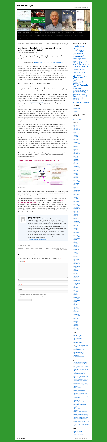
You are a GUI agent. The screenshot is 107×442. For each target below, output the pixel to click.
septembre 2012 (77, 315)
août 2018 (76, 224)
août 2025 (76, 132)
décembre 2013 (77, 296)
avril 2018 (76, 229)
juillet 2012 (76, 318)
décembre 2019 (77, 204)
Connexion (76, 429)
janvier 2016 (76, 260)
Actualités (33, 244)
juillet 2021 (76, 184)
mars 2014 (76, 291)
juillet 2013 (76, 303)
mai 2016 (76, 255)
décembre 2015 (77, 262)
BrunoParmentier (33, 52)
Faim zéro (83, 66)
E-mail (20, 284)
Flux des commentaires (78, 432)
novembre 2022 (77, 164)
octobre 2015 (76, 265)
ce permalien (27, 245)
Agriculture (78, 47)
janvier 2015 (76, 277)
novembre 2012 (77, 312)
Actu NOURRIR (77, 109)
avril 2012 (76, 322)
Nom (19, 279)
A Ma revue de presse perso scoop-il (81, 362)
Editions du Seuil (77, 387)
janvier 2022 (76, 179)
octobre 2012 (76, 314)
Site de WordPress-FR (78, 434)
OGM (79, 88)
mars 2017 (76, 243)
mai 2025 (76, 135)
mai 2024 (76, 146)
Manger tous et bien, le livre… (25, 38)
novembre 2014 (77, 280)
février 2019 (76, 217)
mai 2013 (76, 305)
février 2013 (76, 308)
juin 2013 (76, 304)
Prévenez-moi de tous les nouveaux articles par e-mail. (31, 296)
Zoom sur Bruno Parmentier (53, 32)
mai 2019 (76, 214)
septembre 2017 (77, 238)
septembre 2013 (77, 300)
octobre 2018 (76, 221)
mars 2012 (76, 324)
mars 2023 (76, 159)
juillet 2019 (76, 211)
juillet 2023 (76, 156)
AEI (82, 45)
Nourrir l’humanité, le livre (39, 38)
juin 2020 (76, 195)
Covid (80, 58)
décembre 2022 (77, 163)
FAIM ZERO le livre (27, 32)
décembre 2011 (77, 328)
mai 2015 (76, 272)
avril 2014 (76, 290)
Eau (85, 61)
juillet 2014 (76, 286)
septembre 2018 (77, 222)
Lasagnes (79, 75)
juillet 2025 (76, 133)
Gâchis (75, 70)
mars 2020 (76, 200)
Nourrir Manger (25, 5)
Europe (87, 64)
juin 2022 (76, 171)
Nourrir (75, 83)
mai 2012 (76, 321)
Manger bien (80, 77)
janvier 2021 (76, 188)
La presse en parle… (80, 35)
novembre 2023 (77, 153)
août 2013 (76, 301)
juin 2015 (76, 270)
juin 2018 (76, 226)
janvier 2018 (76, 234)
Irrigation (83, 73)
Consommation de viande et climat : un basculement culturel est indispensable (57, 44)
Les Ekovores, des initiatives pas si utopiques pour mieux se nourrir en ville (80, 406)
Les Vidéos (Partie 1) (66, 32)
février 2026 (76, 126)
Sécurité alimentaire (78, 101)
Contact (48, 38)
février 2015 (76, 276)
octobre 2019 (76, 207)
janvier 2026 (76, 128)
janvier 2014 (76, 294)
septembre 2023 (77, 155)
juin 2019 (76, 212)
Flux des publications (78, 431)
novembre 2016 (77, 248)
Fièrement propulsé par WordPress (81, 438)
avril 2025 (76, 136)
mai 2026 (76, 124)
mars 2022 (76, 176)
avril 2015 (76, 273)
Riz (83, 94)
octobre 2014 (76, 281)
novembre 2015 (77, 263)
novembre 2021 (77, 181)
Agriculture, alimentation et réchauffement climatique (30, 43)
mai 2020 (76, 197)
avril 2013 (76, 307)
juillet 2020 (76, 194)
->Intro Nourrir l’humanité (80, 351)
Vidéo (85, 103)
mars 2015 (76, 274)
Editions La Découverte (78, 389)
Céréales (76, 59)
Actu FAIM (76, 107)
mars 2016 (76, 257)
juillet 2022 (76, 170)
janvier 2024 (76, 152)
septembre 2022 (77, 167)
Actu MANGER (77, 108)
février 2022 (76, 177)
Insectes (76, 74)
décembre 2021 (77, 180)
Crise (84, 58)
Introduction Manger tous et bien (82, 345)
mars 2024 (76, 149)
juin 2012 (76, 320)
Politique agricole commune (80, 91)
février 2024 (76, 150)
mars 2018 (76, 231)
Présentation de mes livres (40, 32)
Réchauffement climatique (52, 244)
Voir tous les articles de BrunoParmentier (38, 239)
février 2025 (76, 139)
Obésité (75, 88)
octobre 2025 (76, 131)
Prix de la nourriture (79, 93)
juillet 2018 (76, 225)
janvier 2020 (76, 202)
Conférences (76, 58)
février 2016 (76, 259)
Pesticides (77, 90)
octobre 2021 (76, 183)
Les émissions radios (23, 35)
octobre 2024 (76, 142)
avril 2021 (76, 186)
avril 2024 (76, 148)
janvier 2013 (76, 310)
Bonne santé (78, 53)
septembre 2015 (77, 266)
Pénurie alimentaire (77, 94)
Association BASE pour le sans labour (81, 375)
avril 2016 (76, 256)
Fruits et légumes (79, 69)
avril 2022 (76, 174)
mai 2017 (76, 242)
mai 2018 (76, 228)
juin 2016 (76, 253)
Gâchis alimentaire (79, 72)
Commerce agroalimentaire (80, 55)
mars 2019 (76, 215)
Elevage (77, 62)
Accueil (20, 32)
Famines (75, 67)
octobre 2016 (76, 249)
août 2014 (76, 284)
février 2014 (76, 293)
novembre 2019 (77, 205)
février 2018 (76, 232)
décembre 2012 (77, 311)
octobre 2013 (76, 298)
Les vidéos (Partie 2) (77, 32)
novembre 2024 (77, 140)
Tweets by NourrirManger (78, 119)
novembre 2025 (77, 129)
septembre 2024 (77, 143)
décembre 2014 (77, 279)
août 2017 (76, 239)
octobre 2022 (76, 166)
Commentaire (21, 261)
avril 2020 (76, 198)
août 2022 (76, 169)
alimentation (76, 51)
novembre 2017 (77, 236)
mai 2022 (76, 173)
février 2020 (76, 201)
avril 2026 (76, 125)
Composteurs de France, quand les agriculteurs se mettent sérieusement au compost (81, 385)
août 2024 (76, 145)
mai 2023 (76, 157)
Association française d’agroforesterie (81, 376)
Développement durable (77, 61)
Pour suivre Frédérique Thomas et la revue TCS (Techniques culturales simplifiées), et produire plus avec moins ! (81, 416)
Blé (81, 51)
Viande (77, 102)
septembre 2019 (77, 208)
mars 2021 (76, 187)
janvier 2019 (76, 218)
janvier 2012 (76, 327)
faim (75, 66)
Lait (75, 75)
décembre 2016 (77, 246)
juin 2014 (76, 287)
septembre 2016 (77, 250)
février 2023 (76, 160)
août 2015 (76, 267)
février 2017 (76, 245)
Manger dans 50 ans (79, 79)
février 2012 (76, 325)
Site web (20, 289)
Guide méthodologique (35, 35)
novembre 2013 (77, 297)
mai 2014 (76, 288)
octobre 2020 (76, 191)
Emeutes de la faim (79, 64)
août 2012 (76, 317)
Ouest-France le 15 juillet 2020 (41, 62)
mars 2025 (76, 138)
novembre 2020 (77, 190)
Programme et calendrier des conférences (64, 35)
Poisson (85, 90)
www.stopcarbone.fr (57, 62)
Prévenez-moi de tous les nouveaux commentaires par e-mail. (33, 294)
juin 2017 (76, 241)
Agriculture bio (78, 50)
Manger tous (79, 82)
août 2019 (76, 210)
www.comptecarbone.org (36, 102)
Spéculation (76, 99)
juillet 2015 (76, 269)
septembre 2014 (77, 283)
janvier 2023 (76, 162)
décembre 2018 (77, 219)
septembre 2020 (77, 193)
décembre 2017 (77, 235)
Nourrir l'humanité (80, 86)
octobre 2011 (76, 329)
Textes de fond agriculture (47, 35)
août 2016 (76, 252)
